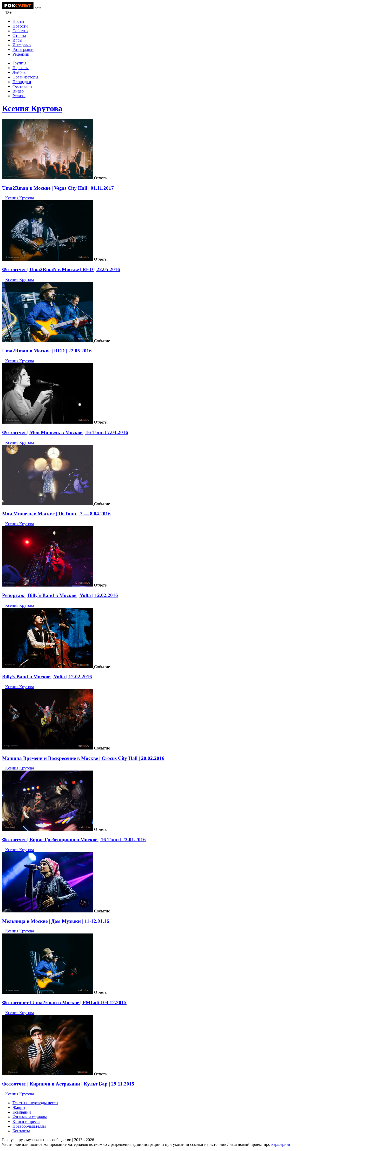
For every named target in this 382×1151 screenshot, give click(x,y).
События (20, 31)
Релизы (18, 96)
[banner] (18, 8)
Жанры (18, 1107)
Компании (21, 1112)
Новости (20, 26)
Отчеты (19, 35)
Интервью (21, 45)
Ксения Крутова (32, 108)
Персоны (20, 67)
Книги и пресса (26, 1121)
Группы (19, 63)
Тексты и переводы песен (35, 1103)
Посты (18, 21)
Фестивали (22, 86)
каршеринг (281, 1144)
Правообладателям (29, 1126)
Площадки (21, 82)
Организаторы (25, 77)
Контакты (21, 1131)
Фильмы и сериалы (29, 1117)
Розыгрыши (23, 49)
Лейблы (19, 72)
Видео (18, 91)
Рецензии (20, 54)
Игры (17, 40)
